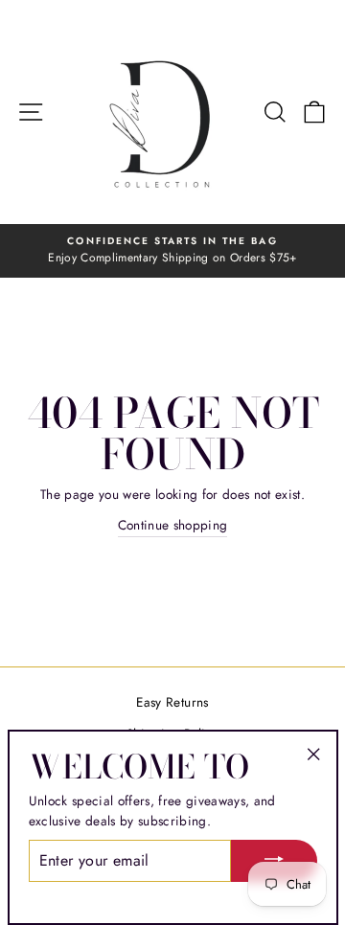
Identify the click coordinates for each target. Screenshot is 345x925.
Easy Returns (172, 701)
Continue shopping (173, 524)
